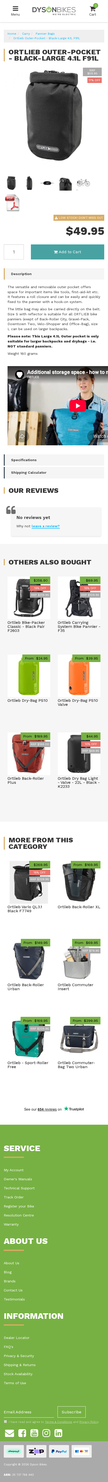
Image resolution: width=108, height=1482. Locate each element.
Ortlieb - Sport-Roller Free (28, 1064)
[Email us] (9, 1432)
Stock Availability (18, 1374)
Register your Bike (19, 1206)
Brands (10, 1281)
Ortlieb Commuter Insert (75, 986)
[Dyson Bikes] (54, 11)
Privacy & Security (19, 1356)
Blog (8, 1272)
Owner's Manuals (18, 1179)
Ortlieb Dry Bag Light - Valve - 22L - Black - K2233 (79, 782)
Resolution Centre (19, 1215)
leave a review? (46, 526)
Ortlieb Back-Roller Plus (26, 780)
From (36, 658)
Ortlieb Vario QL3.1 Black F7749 (25, 908)
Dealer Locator (16, 1338)
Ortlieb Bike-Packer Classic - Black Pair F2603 (26, 626)
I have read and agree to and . (54, 1422)
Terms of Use (15, 1383)
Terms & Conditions (58, 1422)
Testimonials (14, 1299)
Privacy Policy (88, 1422)
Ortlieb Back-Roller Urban (26, 986)
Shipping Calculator (28, 472)
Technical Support (19, 1188)
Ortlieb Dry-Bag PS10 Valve (78, 702)
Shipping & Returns (20, 1365)
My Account (14, 1170)
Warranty (11, 1224)
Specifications (24, 460)
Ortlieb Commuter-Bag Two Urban (76, 1064)
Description (21, 274)
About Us (11, 1263)
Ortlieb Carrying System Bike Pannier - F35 (79, 626)
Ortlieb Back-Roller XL (79, 906)
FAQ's (8, 1347)
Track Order (14, 1197)
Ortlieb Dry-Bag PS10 (28, 700)
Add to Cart (70, 251)
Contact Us (13, 1290)
